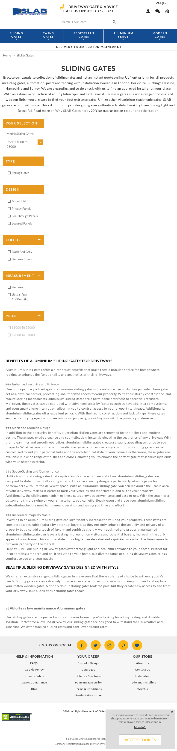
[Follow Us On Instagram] (109, 645)
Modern (160, 34)
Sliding (16, 34)
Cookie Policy (34, 669)
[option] (88, 46)
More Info (140, 727)
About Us (142, 663)
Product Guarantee (88, 695)
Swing (48, 34)
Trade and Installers (142, 682)
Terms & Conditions (88, 689)
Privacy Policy (34, 676)
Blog (34, 689)
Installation (143, 676)
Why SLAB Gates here (72, 110)
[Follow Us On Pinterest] (123, 645)
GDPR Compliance (34, 682)
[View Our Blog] (137, 645)
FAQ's (34, 663)
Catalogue (88, 669)
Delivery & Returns (88, 676)
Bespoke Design (88, 663)
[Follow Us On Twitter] (96, 645)
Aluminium (123, 34)
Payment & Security (88, 682)
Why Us (142, 689)
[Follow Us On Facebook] (82, 645)
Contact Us (142, 669)
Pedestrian (84, 34)
